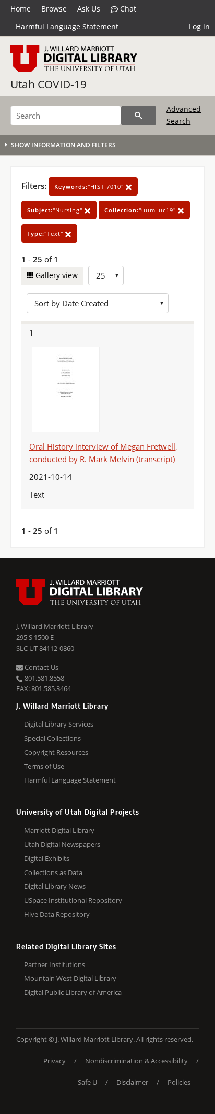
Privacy (54, 1060)
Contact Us (40, 667)
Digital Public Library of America (73, 992)
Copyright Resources (56, 752)
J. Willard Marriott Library (54, 626)
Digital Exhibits (46, 858)
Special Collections (52, 738)
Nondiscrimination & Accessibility (136, 1060)
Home (20, 9)
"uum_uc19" (141, 210)
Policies (179, 1082)
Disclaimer (132, 1082)
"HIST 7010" (90, 186)
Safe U (87, 1082)
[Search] (138, 115)
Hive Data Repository (57, 914)
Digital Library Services (58, 724)
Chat (127, 9)
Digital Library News (55, 886)
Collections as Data (53, 872)
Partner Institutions (54, 964)
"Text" (46, 233)
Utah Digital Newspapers (62, 844)
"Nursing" (56, 210)
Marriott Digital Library (59, 830)
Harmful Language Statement (67, 26)
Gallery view (55, 275)
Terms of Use (44, 766)
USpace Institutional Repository (73, 900)
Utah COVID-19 (48, 84)
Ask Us (88, 9)
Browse (54, 9)
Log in (199, 26)
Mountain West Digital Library (70, 978)
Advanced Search (183, 114)
